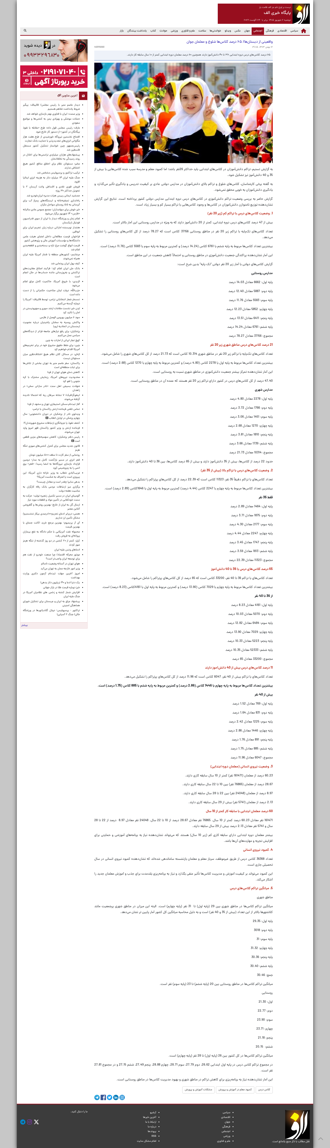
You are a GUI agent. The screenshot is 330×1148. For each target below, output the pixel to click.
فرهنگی (270, 31)
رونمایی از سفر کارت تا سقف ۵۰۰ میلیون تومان (54, 455)
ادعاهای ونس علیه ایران (67, 550)
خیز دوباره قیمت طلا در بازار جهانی (61, 588)
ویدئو (228, 31)
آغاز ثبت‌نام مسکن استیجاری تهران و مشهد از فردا (53, 404)
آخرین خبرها (149, 1117)
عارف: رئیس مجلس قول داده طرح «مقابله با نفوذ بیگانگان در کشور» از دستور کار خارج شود (51, 130)
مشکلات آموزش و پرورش (198, 1090)
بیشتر (24, 625)
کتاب (153, 31)
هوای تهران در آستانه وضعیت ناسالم (60, 564)
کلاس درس (264, 1090)
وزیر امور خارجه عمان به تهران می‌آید (60, 569)
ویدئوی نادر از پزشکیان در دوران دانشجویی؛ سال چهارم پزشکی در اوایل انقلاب (51, 416)
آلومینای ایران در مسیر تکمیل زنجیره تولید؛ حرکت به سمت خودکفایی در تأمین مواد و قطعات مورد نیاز (51, 498)
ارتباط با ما (150, 1122)
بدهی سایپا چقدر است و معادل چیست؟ (58, 482)
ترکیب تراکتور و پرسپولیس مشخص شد (58, 173)
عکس (238, 31)
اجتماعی (257, 31)
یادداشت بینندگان (137, 31)
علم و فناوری (188, 31)
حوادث (163, 31)
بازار (122, 31)
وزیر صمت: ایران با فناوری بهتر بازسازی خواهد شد (53, 114)
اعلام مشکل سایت (146, 1141)
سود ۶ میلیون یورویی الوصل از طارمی (60, 318)
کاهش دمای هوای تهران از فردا (63, 372)
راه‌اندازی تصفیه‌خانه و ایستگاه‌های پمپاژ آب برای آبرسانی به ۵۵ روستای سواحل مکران (51, 203)
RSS (154, 1136)
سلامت (202, 31)
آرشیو (153, 1113)
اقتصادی (282, 31)
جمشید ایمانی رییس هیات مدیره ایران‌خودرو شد (53, 196)
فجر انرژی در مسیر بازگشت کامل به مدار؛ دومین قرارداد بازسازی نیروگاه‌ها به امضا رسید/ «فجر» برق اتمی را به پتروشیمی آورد (51, 464)
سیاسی (294, 31)
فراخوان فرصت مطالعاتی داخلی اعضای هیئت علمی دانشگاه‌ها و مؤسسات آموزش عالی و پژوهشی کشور (51, 239)
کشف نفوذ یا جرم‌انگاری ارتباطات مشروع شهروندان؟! (52, 423)
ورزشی (174, 31)
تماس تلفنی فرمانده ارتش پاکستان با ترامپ (56, 409)
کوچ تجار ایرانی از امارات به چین (63, 341)
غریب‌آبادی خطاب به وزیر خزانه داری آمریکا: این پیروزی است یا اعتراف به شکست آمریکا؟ (51, 475)
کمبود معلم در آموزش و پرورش (235, 1090)
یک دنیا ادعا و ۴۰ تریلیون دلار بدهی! (60, 583)
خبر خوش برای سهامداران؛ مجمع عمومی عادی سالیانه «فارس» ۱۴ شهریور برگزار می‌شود (51, 212)
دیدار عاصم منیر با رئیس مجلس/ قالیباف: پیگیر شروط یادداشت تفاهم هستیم (51, 107)
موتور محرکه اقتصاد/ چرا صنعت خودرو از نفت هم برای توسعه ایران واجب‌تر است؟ (51, 557)
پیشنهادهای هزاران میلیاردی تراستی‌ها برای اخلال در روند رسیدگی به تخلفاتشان (51, 157)
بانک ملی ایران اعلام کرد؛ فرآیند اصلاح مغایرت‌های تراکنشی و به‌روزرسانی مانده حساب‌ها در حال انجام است (51, 273)
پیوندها (152, 1132)
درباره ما (152, 1127)
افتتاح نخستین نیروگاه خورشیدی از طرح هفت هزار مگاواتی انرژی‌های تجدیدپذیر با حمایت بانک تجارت (51, 139)
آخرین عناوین (69, 95)
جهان (247, 31)
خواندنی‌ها (215, 31)
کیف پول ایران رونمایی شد (65, 264)
